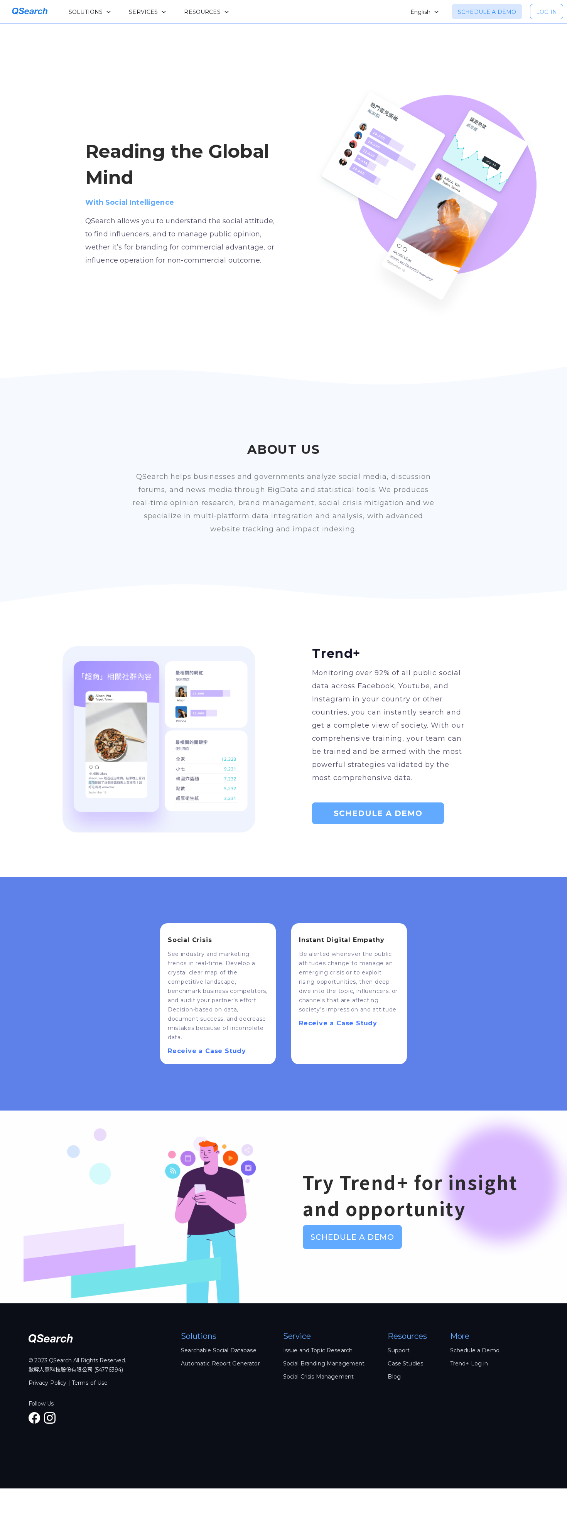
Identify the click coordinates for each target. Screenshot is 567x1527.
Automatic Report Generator (220, 1363)
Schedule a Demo (378, 813)
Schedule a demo (487, 11)
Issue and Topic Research (318, 1350)
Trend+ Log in (469, 1363)
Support (399, 1350)
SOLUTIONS (86, 11)
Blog (394, 1376)
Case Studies (405, 1363)
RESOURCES (202, 11)
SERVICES (143, 11)
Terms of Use (90, 1382)
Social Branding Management (324, 1363)
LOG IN (546, 11)
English (420, 11)
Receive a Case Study (207, 1051)
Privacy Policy (48, 1382)
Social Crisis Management (318, 1376)
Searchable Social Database (218, 1350)
